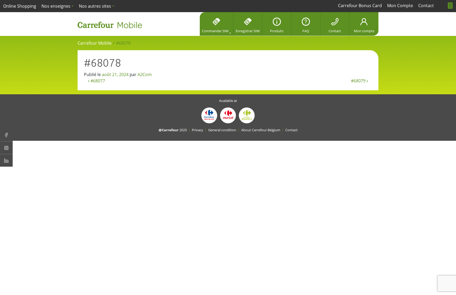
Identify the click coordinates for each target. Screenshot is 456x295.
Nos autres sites (95, 6)
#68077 (97, 81)
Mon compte (364, 31)
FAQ (305, 31)
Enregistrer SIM (248, 31)
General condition (222, 130)
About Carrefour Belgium (260, 130)
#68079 (359, 81)
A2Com (144, 74)
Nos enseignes (55, 6)
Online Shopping (19, 6)
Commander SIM (215, 31)
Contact (335, 31)
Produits (276, 31)
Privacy (197, 130)
